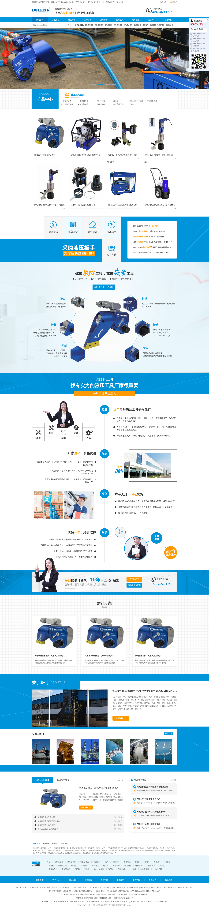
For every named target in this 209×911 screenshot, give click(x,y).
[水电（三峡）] (87, 763)
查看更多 (84, 807)
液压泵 (115, 101)
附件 (132, 104)
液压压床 (189, 887)
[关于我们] (70, 726)
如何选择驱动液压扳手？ (108, 853)
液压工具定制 (134, 579)
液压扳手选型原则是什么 (127, 850)
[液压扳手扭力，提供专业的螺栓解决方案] (53, 809)
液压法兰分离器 (170, 887)
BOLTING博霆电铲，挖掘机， (51, 850)
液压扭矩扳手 (89, 891)
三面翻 (77, 869)
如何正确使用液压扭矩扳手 (48, 829)
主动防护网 (157, 869)
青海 (145, 902)
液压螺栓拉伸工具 (137, 101)
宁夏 (162, 902)
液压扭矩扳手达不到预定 (91, 853)
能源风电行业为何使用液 (163, 850)
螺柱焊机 (127, 866)
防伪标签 (95, 866)
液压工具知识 (42, 780)
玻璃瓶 (73, 866)
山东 (105, 902)
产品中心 (55, 20)
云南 (134, 902)
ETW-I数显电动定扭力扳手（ (97, 848)
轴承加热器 (84, 104)
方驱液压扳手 (33, 887)
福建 (97, 902)
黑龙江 (82, 902)
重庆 (62, 902)
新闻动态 (119, 20)
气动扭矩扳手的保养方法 (147, 827)
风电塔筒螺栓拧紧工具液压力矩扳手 (49, 656)
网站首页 (39, 20)
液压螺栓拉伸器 (119, 887)
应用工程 (103, 20)
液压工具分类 (77, 95)
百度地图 (122, 905)
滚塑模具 (115, 862)
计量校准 (138, 866)
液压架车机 (97, 887)
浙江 (90, 902)
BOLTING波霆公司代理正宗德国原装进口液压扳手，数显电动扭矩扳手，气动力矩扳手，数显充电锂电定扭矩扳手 (104, 894)
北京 (51, 902)
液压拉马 (181, 887)
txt (130, 905)
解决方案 (71, 20)
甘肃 (142, 902)
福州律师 (84, 866)
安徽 (94, 902)
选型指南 (87, 20)
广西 (154, 902)
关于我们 (151, 20)
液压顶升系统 (152, 101)
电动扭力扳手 (85, 101)
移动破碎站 (71, 862)
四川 (127, 902)
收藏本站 (163, 2)
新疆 (166, 902)
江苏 (86, 902)
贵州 (131, 902)
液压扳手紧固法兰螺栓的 (73, 853)
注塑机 (133, 869)
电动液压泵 (107, 887)
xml (127, 905)
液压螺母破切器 (156, 887)
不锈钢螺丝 (122, 869)
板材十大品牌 (99, 869)
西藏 (158, 902)
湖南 (116, 902)
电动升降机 (144, 869)
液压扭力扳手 (68, 101)
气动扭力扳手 (102, 101)
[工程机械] (38, 763)
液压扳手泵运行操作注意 (109, 850)
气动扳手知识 (140, 780)
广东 (120, 902)
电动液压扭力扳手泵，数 (60, 848)
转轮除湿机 (59, 862)
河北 (66, 902)
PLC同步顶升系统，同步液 (155, 848)
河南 (108, 902)
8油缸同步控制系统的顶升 (144, 850)
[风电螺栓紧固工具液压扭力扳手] (155, 633)
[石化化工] (62, 763)
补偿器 (86, 869)
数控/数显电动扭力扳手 (60, 887)
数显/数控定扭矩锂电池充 (78, 848)
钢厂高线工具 (118, 104)
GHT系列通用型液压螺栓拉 (136, 848)
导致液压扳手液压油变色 (56, 853)
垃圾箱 (156, 862)
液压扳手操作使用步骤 (46, 817)
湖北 (112, 902)
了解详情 (119, 718)
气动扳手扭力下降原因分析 (148, 790)
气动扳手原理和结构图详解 (148, 815)
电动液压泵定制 (134, 585)
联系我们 (174, 2)
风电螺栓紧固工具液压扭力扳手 (148, 656)
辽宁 (74, 902)
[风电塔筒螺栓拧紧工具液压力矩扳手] (54, 633)
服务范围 (135, 20)
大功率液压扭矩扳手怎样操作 (49, 821)
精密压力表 (62, 866)
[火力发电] (161, 763)
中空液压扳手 (45, 887)
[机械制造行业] (111, 763)
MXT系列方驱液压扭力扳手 (42, 848)
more (120, 781)
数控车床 (116, 866)
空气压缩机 (66, 869)
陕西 (138, 902)
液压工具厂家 (68, 891)
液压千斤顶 (87, 887)
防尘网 (137, 862)
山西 (70, 902)
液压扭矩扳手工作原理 (46, 825)
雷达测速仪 (84, 862)
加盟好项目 (151, 866)
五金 (48, 862)
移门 (106, 862)
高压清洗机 (101, 104)
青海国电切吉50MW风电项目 (90, 850)
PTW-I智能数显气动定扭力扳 (117, 848)
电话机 (105, 866)
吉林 (77, 902)
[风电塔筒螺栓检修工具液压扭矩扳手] (104, 633)
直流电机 (127, 862)
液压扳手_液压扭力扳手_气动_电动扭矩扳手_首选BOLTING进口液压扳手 (147, 691)
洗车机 (162, 866)
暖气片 (147, 862)
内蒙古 (150, 902)
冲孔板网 (167, 862)
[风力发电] (136, 763)
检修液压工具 (68, 104)
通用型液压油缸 (133, 887)
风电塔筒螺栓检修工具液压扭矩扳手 (99, 656)
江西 (101, 902)
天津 (55, 902)
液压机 (110, 869)
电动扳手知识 (63, 780)
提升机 (51, 866)
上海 (59, 902)
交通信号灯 (53, 869)
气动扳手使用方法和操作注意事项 (151, 802)
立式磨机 (96, 862)
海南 (123, 902)
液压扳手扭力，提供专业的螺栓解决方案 (98, 787)
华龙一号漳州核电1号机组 (71, 850)
